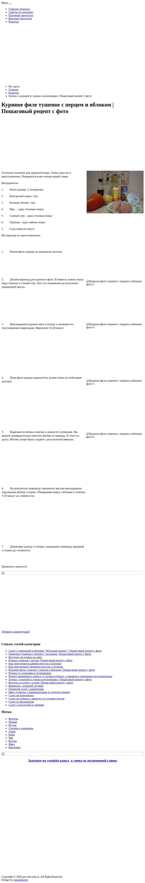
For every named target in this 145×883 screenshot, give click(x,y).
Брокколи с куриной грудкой (25, 685)
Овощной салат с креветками (26, 689)
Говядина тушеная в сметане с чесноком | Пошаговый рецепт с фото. (50, 653)
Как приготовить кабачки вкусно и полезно (34, 663)
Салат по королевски (21, 695)
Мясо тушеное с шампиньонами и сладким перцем (39, 692)
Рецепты (13, 21)
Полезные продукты (20, 15)
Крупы (12, 741)
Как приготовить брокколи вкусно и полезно (35, 666)
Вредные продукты (20, 18)
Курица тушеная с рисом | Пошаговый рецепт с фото (40, 660)
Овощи (12, 721)
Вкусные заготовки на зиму (25, 657)
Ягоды (12, 725)
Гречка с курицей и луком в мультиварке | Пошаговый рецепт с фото (50, 679)
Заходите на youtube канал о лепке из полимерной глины (72, 760)
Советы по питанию (20, 12)
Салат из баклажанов (21, 701)
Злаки (12, 731)
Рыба (11, 734)
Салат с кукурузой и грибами (26, 704)
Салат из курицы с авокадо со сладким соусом (36, 698)
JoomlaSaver (21, 879)
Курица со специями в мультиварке (29, 673)
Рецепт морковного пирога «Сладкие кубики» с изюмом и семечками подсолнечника (60, 676)
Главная (13, 89)
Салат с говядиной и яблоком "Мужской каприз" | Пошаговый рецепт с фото (55, 650)
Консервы (14, 747)
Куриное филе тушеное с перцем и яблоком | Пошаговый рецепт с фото (51, 669)
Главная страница (19, 8)
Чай (10, 737)
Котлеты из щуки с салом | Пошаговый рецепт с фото (40, 682)
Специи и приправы (20, 728)
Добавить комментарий (15, 631)
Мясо (11, 744)
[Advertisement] (72, 54)
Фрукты (13, 718)
